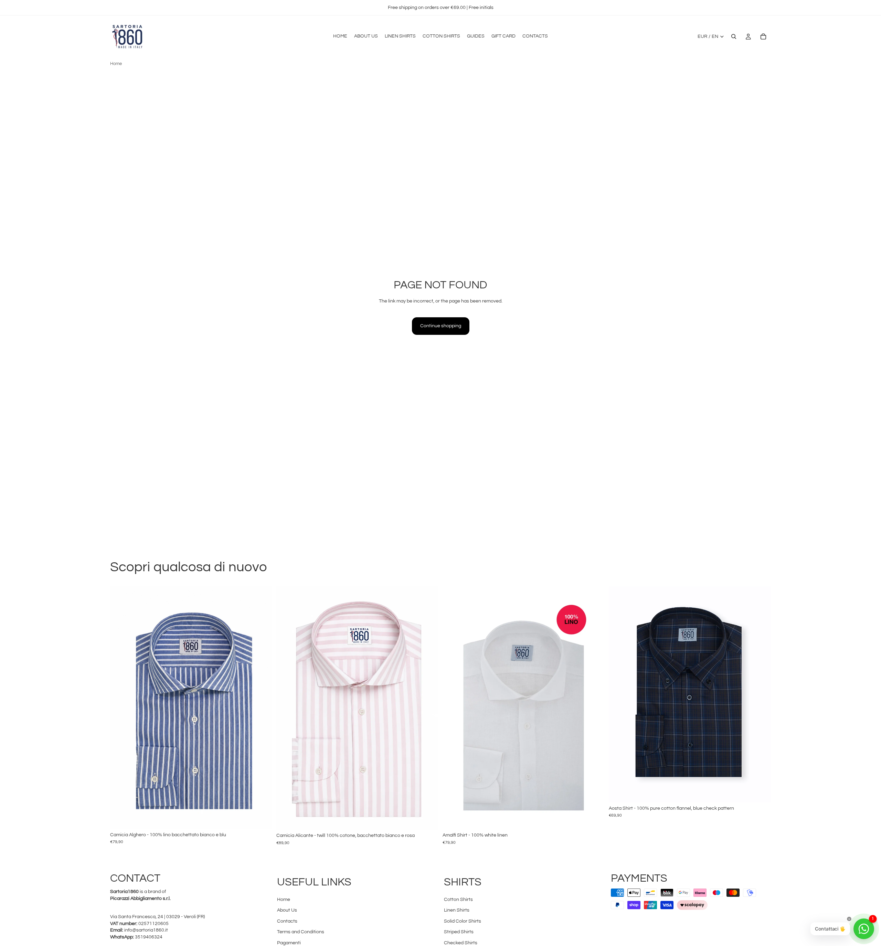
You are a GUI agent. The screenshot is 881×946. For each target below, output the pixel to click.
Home (116, 64)
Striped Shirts (459, 931)
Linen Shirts (456, 910)
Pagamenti (289, 942)
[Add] (261, 818)
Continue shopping (440, 325)
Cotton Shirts (458, 899)
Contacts (287, 921)
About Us (287, 910)
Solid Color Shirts (462, 921)
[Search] (733, 36)
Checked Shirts (460, 942)
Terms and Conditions (300, 931)
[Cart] (763, 36)
